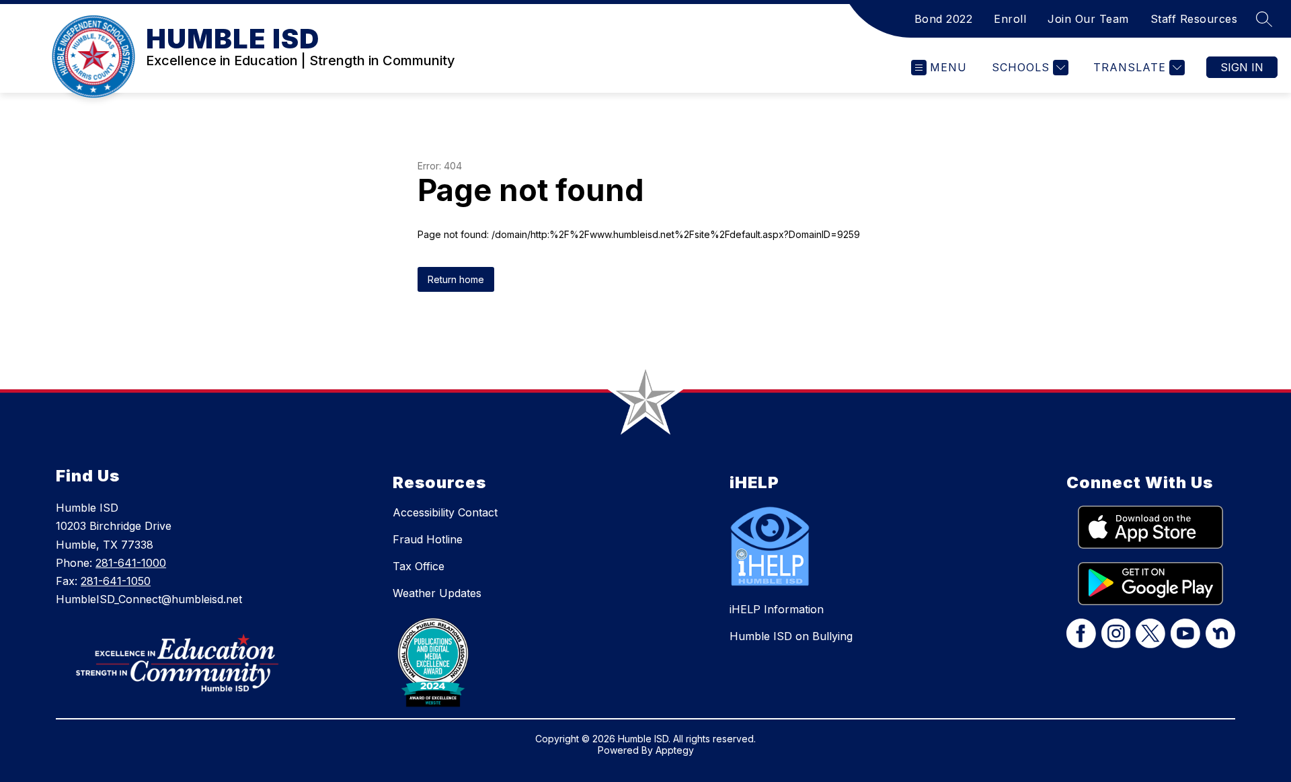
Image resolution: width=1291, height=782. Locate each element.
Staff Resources (1194, 19)
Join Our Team (1088, 19)
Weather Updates (437, 593)
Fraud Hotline (428, 539)
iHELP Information (777, 609)
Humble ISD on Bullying (791, 636)
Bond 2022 (943, 19)
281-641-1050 (116, 581)
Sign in (1241, 67)
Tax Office (418, 566)
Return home (456, 279)
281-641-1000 (130, 563)
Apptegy (675, 750)
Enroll (1010, 19)
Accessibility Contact (445, 512)
